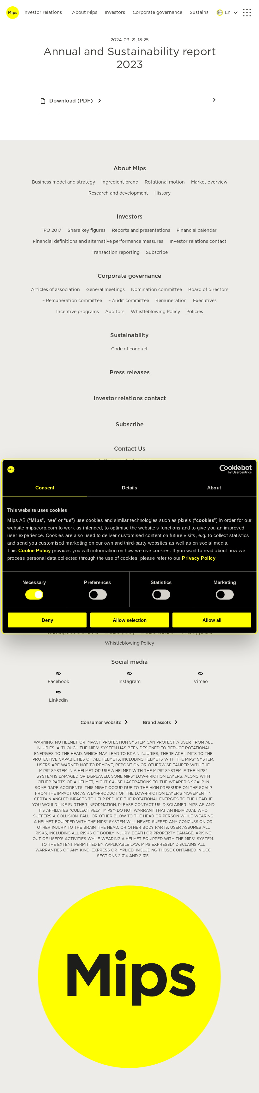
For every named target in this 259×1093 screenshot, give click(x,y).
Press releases (130, 373)
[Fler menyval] (247, 12)
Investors (115, 12)
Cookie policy (120, 633)
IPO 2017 (51, 230)
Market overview (209, 182)
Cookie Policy (34, 550)
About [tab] (214, 487)
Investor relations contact (198, 241)
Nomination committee (156, 290)
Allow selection (130, 619)
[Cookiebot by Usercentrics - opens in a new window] (224, 469)
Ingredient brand (119, 182)
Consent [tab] (44, 487)
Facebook (58, 682)
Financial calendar (197, 230)
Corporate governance (157, 12)
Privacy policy (197, 633)
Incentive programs (77, 312)
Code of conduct (129, 349)
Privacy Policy (198, 557)
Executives (205, 301)
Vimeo (201, 682)
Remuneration (171, 301)
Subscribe (157, 252)
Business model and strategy (63, 182)
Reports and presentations (141, 230)
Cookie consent (158, 633)
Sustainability (205, 12)
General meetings (105, 290)
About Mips (84, 12)
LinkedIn (58, 700)
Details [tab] (129, 487)
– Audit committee (128, 301)
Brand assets (157, 723)
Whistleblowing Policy (155, 312)
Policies (194, 312)
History (162, 193)
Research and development (118, 193)
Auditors (114, 312)
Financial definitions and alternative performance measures (98, 241)
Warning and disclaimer (73, 633)
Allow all (211, 619)
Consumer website (101, 723)
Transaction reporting (116, 252)
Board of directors (208, 290)
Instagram (129, 682)
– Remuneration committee (72, 301)
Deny (47, 619)
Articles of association (55, 290)
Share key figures (86, 230)
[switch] (98, 595)
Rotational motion (165, 182)
